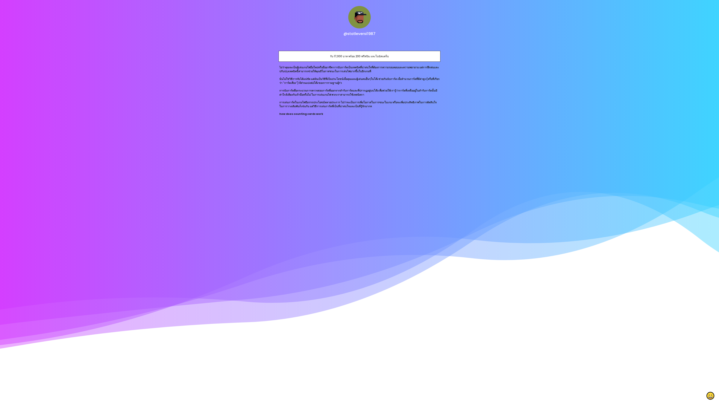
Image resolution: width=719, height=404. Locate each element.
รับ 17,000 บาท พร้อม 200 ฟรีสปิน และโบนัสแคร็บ (359, 56)
